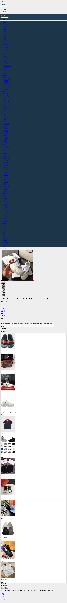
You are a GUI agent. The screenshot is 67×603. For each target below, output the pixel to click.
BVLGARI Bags (6, 102)
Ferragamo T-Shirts (6, 190)
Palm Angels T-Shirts (6, 183)
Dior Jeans (5, 148)
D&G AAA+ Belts (6, 85)
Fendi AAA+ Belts (6, 81)
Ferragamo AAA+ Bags (7, 109)
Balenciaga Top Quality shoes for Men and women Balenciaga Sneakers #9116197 (8, 412)
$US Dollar (3, 5)
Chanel (5, 26)
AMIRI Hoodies (6, 126)
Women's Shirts (6, 46)
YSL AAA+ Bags (6, 95)
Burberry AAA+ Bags (6, 97)
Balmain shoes (5, 210)
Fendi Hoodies (5, 129)
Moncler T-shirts (6, 165)
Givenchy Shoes (6, 208)
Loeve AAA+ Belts (6, 82)
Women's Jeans (6, 50)
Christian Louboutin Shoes (7, 206)
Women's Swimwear (6, 44)
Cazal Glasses (5, 68)
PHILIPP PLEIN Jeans (6, 158)
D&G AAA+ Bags (6, 106)
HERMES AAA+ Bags (7, 99)
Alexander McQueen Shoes (7, 209)
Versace (5, 32)
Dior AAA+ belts (6, 80)
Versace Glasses (6, 56)
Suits (4, 118)
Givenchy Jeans (6, 157)
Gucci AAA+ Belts (6, 77)
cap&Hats (5, 226)
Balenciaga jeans (6, 155)
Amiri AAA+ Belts (6, 88)
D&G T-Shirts (5, 171)
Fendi (4, 28)
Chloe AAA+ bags (6, 110)
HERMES (5, 29)
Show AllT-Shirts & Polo (5, 193)
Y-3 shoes (5, 219)
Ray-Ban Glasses (6, 60)
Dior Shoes (5, 196)
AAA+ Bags (3, 596)
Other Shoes (5, 200)
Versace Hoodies (6, 135)
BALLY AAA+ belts (6, 78)
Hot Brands (4, 23)
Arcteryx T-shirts (6, 192)
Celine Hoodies (6, 131)
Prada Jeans (5, 153)
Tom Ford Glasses (6, 55)
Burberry (5, 27)
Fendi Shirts (5, 240)
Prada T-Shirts (5, 167)
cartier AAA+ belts (6, 89)
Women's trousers (6, 49)
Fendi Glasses (5, 59)
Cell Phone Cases (6, 72)
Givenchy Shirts (6, 242)
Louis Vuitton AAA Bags (7, 92)
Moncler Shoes (5, 214)
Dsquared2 (5, 37)
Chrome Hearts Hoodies (7, 123)
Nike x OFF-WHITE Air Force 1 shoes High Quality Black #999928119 (7, 558)
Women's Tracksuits (6, 43)
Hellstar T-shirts (6, 170)
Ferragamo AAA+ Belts (7, 79)
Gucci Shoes (5, 195)
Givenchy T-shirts (6, 172)
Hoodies (5, 113)
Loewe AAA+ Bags (6, 96)
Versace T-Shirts (6, 175)
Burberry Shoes (6, 203)
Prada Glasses (5, 54)
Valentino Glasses (6, 65)
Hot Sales (4, 70)
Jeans (4, 114)
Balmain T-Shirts (6, 174)
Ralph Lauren (5, 39)
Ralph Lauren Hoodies (6, 137)
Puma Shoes (5, 215)
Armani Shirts (5, 243)
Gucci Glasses (5, 53)
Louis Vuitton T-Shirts (6, 162)
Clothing (4, 111)
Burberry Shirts (6, 234)
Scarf (4, 227)
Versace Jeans (5, 156)
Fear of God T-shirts (6, 181)
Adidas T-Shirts (6, 187)
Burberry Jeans (5, 151)
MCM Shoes (5, 220)
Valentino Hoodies (6, 136)
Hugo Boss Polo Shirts (6, 176)
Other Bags (5, 107)
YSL (4, 35)
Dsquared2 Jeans (6, 146)
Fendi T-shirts (5, 169)
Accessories (3, 599)
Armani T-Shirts (6, 185)
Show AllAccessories (4, 232)
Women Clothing (5, 42)
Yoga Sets (5, 48)
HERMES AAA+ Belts (7, 76)
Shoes (4, 73)
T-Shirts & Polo (6, 112)
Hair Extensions (6, 74)
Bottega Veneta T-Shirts (7, 188)
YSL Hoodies (5, 141)
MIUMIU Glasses (6, 58)
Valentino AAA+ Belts (6, 83)
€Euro (2, 3)
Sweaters (5, 116)
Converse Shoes (6, 222)
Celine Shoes (5, 216)
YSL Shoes (5, 205)
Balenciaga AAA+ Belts (7, 86)
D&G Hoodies (5, 140)
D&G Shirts (5, 237)
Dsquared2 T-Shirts (6, 186)
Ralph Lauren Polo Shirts (7, 178)
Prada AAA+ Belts (6, 84)
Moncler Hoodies (6, 125)
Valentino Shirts (6, 241)
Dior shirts (5, 235)
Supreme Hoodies (6, 139)
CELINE (5, 38)
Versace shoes (5, 201)
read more (2, 591)
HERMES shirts (6, 239)
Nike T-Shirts (5, 191)
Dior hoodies (5, 127)
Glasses (3, 51)
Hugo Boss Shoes (6, 221)
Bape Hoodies (5, 138)
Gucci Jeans (5, 149)
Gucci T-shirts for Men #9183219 (4, 433)
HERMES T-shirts (6, 177)
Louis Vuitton (5, 24)
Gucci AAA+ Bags (6, 93)
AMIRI (5, 31)
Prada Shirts (5, 238)
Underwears (5, 119)
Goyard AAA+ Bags (6, 101)
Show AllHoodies (4, 144)
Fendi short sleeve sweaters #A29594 (4, 579)
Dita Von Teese (6, 61)
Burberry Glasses (6, 63)
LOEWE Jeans (5, 152)
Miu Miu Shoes (6, 199)
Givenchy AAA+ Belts (6, 87)
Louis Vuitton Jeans (6, 147)
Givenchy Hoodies (6, 130)
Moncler (5, 30)
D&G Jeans (5, 154)
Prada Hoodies (5, 128)
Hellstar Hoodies (6, 133)
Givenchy (5, 36)
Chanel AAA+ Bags (6, 94)
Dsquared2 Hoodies (6, 132)
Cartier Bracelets (6, 230)
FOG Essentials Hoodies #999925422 (4, 537)
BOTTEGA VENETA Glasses (7, 66)
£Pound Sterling (4, 4)
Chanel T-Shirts (6, 182)
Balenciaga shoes (6, 202)
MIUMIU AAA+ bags (6, 105)
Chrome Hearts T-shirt (6, 168)
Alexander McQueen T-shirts (7, 184)
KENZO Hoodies (6, 142)
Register (5, 9)
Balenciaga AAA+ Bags (7, 103)
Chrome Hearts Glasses (7, 62)
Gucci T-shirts (5, 163)
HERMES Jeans (6, 159)
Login (4, 10)
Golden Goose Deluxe (6, 213)
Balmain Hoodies (6, 143)
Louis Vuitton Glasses (6, 52)
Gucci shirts (5, 236)
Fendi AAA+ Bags (6, 98)
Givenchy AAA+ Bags (6, 100)
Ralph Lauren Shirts (6, 244)
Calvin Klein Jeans (6, 160)
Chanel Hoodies (6, 134)
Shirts (4, 117)
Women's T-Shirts (6, 47)
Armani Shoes (5, 218)
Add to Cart (2, 318)
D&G (4, 34)
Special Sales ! (4, 248)
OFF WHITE (5, 33)
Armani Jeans (5, 150)
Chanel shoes (5, 197)
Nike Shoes (5, 204)
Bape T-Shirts (5, 189)
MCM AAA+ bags (6, 104)
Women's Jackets (6, 45)
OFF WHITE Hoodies (6, 124)
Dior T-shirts (5, 164)
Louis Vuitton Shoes (6, 194)
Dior (4, 25)
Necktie (5, 229)
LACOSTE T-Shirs (6, 179)
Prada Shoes (5, 198)
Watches (5, 228)
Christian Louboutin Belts (7, 90)
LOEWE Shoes (6, 211)
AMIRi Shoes (5, 212)
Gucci (4, 300)
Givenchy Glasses (6, 67)
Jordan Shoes (5, 207)
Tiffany (5, 40)
